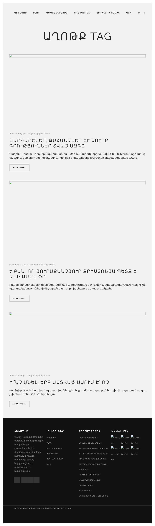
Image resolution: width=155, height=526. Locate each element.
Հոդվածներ (32, 133)
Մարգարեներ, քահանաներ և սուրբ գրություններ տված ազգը (58, 143)
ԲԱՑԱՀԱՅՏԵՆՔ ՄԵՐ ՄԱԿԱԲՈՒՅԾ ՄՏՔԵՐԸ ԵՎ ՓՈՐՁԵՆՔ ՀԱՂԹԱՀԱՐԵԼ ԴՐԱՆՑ (93, 443)
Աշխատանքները (54, 448)
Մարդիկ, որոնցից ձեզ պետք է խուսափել (93, 466)
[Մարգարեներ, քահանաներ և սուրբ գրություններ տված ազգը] (77, 90)
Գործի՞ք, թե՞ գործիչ (89, 475)
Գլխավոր (51, 438)
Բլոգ (49, 443)
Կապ (49, 464)
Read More (19, 167)
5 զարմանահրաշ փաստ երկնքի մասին (90, 482)
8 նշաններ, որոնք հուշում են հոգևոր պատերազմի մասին (93, 456)
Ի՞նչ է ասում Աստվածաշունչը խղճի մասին (93, 493)
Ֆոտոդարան (52, 453)
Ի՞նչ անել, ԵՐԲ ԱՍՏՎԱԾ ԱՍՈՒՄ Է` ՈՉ (59, 382)
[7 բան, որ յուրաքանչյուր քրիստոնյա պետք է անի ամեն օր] (77, 219)
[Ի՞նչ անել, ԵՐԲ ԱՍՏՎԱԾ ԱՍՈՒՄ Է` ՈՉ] (77, 340)
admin (46, 133)
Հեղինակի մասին (55, 459)
